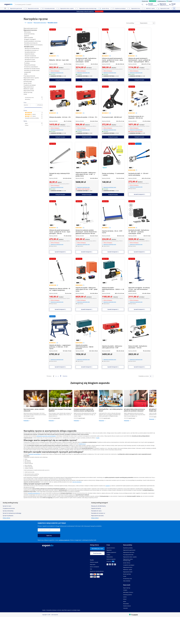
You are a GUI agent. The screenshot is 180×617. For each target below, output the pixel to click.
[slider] (24, 107)
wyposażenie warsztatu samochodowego (46, 436)
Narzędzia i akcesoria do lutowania (33, 45)
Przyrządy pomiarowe (29, 76)
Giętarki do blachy (29, 54)
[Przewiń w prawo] (140, 11)
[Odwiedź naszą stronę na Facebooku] (110, 565)
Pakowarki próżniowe (29, 65)
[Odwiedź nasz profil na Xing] (115, 565)
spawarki (107, 485)
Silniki (25, 74)
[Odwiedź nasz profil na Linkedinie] (112, 565)
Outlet (25, 94)
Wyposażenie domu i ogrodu (31, 78)
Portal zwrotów (97, 553)
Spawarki (26, 35)
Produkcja (27, 63)
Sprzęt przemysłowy (8, 511)
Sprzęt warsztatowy (29, 34)
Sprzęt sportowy (28, 92)
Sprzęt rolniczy (27, 83)
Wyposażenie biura (29, 87)
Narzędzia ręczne (29, 46)
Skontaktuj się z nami (97, 548)
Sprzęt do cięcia (7, 506)
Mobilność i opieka (28, 89)
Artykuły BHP (27, 72)
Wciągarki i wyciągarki (30, 39)
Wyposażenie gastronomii (30, 28)
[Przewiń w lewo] (39, 11)
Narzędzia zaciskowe (30, 61)
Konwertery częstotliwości (31, 67)
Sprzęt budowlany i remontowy (32, 41)
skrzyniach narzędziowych (34, 454)
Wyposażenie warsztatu (30, 30)
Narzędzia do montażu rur (32, 50)
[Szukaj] (142, 4)
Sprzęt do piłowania (8, 515)
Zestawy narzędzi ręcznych (32, 57)
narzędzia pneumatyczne (34, 493)
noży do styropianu (76, 482)
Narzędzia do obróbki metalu (32, 70)
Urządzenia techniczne (9, 508)
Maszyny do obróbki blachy (32, 48)
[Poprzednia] (53, 376)
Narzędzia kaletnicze (30, 52)
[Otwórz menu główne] (5, 8)
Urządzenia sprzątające (30, 85)
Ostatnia (65, 376)
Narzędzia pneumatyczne (30, 43)
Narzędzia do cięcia (30, 59)
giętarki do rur (82, 444)
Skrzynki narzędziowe (30, 56)
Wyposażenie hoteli (29, 90)
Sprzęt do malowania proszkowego (12, 513)
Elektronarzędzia (28, 37)
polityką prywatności (64, 540)
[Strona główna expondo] (25, 22)
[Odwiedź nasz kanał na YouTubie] (107, 565)
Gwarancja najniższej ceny (57, 72)
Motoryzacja (27, 32)
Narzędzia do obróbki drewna (32, 68)
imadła (97, 437)
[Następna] (60, 376)
